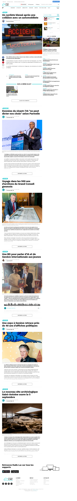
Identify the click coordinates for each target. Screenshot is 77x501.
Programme (31, 4)
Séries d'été (24, 7)
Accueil (17, 479)
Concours (31, 7)
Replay (38, 4)
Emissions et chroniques (20, 480)
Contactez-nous (19, 484)
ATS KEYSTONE (9, 117)
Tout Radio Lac (32, 484)
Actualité (18, 7)
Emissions (13, 7)
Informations (32, 483)
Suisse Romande (46, 480)
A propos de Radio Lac (20, 483)
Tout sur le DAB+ (42, 7)
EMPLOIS (17, 485)
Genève (45, 479)
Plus (49, 7)
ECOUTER (24, 4)
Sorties (36, 7)
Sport (45, 483)
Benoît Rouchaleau (10, 21)
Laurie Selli (9, 260)
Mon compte (56, 1)
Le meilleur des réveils (34, 479)
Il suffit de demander (33, 480)
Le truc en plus (46, 484)
